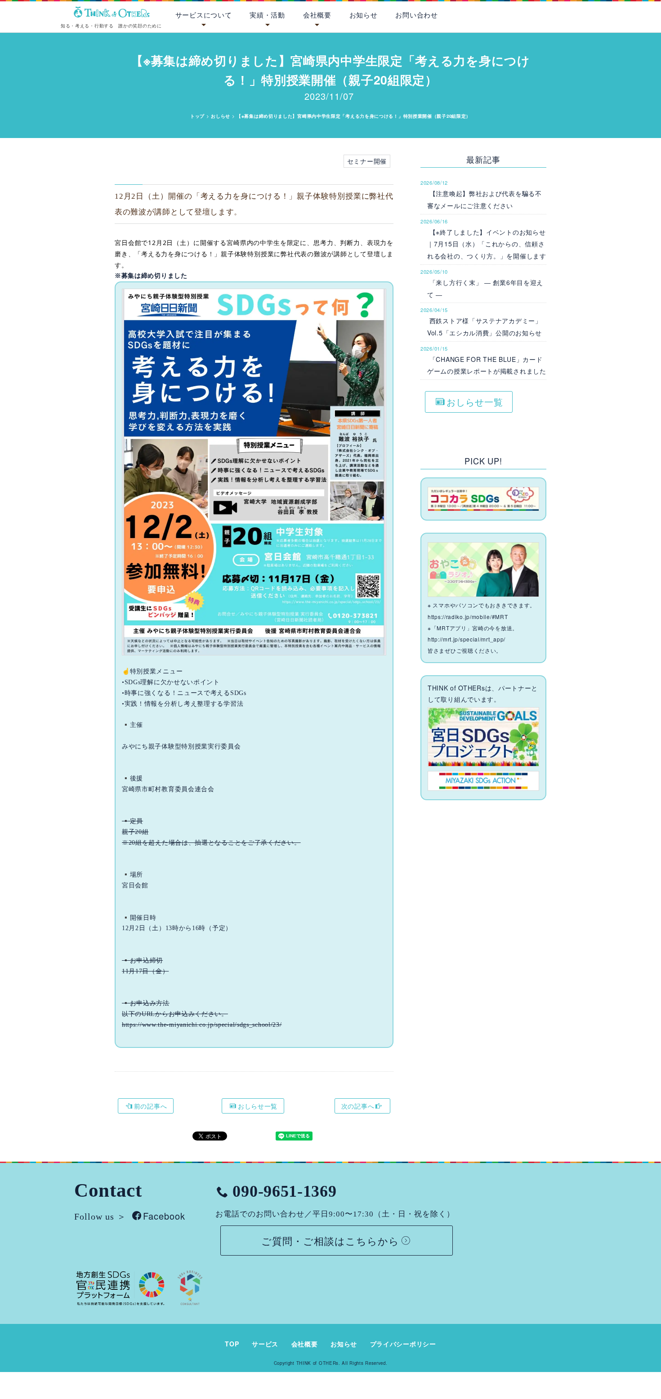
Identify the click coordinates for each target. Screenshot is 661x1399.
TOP (232, 1343)
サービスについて (203, 14)
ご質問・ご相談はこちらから (330, 1240)
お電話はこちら (614, 13)
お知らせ (363, 14)
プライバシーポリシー (403, 1343)
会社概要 (317, 14)
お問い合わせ (416, 14)
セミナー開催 (367, 160)
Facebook (164, 1216)
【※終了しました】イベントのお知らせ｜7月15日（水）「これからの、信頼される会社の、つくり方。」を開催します (486, 243)
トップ (197, 116)
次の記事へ (358, 1105)
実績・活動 (267, 14)
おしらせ (220, 116)
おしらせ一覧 (257, 1105)
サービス (265, 1343)
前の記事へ (150, 1105)
